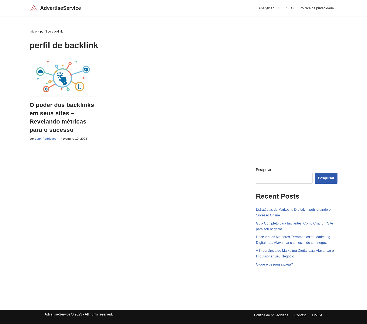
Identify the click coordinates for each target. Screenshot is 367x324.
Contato (300, 315)
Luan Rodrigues (45, 138)
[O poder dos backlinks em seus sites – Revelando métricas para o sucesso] (63, 76)
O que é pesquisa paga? (274, 264)
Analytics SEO (269, 8)
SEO (290, 8)
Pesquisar (263, 170)
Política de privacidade (271, 315)
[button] (336, 8)
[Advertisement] (288, 93)
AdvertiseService (57, 314)
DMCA (317, 315)
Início (33, 31)
